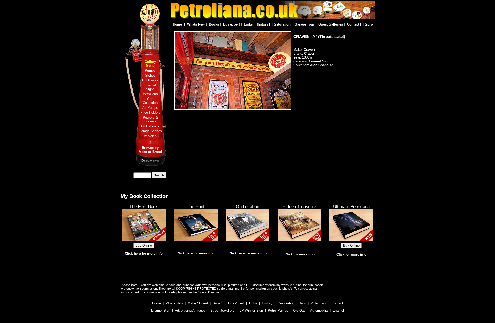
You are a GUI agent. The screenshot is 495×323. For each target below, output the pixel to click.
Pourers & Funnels (150, 119)
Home (177, 24)
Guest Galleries (330, 24)
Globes (150, 75)
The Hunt (195, 206)
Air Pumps (150, 108)
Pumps (150, 70)
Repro (368, 24)
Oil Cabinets (150, 126)
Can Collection (150, 101)
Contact (353, 24)
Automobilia (319, 310)
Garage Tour (304, 24)
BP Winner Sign (251, 310)
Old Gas (299, 310)
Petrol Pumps (278, 310)
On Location (247, 206)
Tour (302, 303)
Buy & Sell (231, 24)
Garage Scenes (150, 131)
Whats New (196, 24)
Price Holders (150, 112)
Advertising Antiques (190, 310)
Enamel (338, 310)
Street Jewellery (222, 310)
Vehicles (150, 136)
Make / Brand (198, 303)
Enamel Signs (150, 87)
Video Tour (319, 303)
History (262, 24)
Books (214, 24)
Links (248, 24)
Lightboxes (150, 80)
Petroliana (150, 94)
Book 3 (218, 303)
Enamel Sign (160, 310)
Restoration (281, 24)
